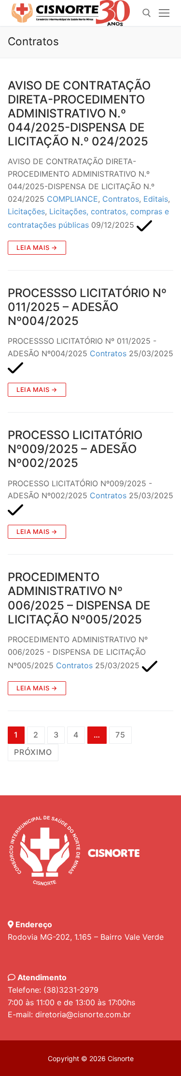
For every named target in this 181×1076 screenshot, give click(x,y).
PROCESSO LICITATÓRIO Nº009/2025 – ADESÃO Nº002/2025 (75, 449)
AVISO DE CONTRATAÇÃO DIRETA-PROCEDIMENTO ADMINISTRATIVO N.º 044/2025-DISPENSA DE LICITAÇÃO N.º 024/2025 (79, 113)
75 (120, 734)
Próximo (33, 752)
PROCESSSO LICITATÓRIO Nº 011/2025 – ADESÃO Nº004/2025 (87, 307)
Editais (155, 199)
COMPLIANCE (72, 199)
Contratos (120, 199)
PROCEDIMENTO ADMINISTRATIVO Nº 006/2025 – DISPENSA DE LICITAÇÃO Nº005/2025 (79, 598)
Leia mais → (36, 247)
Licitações (26, 211)
